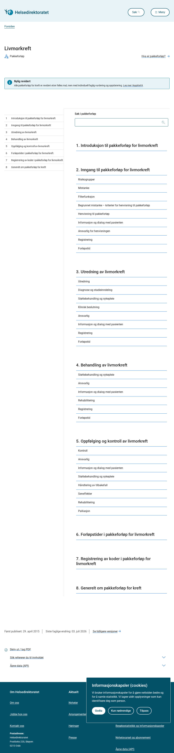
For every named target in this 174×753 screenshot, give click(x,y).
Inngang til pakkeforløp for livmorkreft (28, 125)
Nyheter (73, 702)
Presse (73, 737)
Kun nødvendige (121, 710)
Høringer (74, 725)
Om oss (14, 702)
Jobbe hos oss (18, 714)
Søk (134, 12)
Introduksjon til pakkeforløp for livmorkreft (31, 118)
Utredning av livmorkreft (21, 132)
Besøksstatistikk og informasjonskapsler (140, 725)
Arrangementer (77, 714)
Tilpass (144, 710)
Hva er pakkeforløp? (154, 56)
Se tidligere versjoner (105, 631)
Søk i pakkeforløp (85, 113)
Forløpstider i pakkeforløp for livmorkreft (30, 153)
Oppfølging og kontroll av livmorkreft (28, 146)
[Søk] (163, 122)
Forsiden (9, 26)
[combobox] (121, 122)
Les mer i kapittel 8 (133, 85)
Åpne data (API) (125, 749)
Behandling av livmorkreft (22, 139)
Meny (162, 12)
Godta (98, 710)
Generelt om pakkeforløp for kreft (26, 167)
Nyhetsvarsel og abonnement (133, 737)
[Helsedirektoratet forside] (28, 12)
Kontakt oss (17, 725)
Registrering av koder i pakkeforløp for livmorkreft (34, 160)
